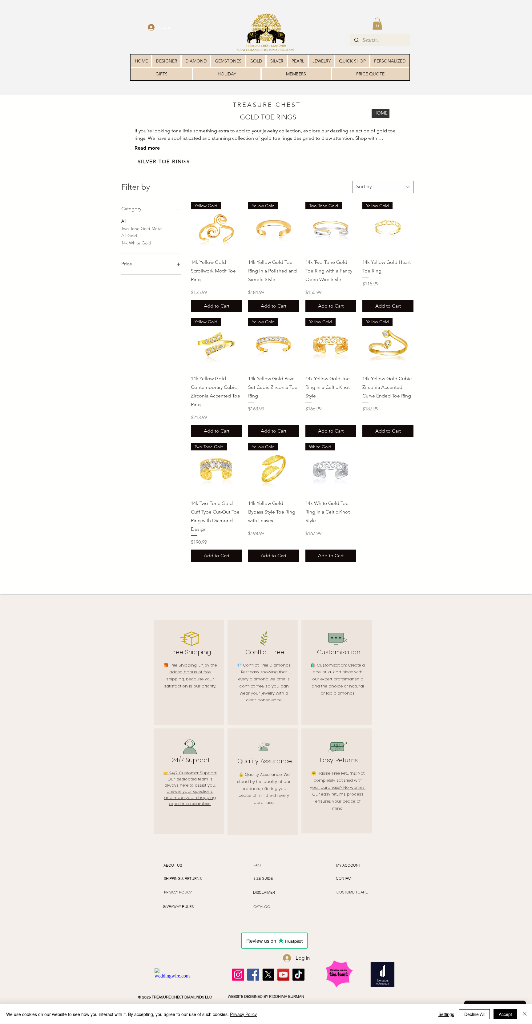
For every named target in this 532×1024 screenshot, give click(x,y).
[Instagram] (238, 975)
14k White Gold (136, 243)
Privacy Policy (243, 1014)
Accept (505, 1014)
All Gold (129, 235)
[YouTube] (283, 975)
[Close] (524, 1014)
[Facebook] (253, 975)
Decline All (474, 1014)
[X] (268, 975)
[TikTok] (298, 975)
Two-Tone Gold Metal (141, 228)
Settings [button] (446, 1014)
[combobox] (383, 187)
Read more (147, 148)
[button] (377, 24)
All (123, 221)
